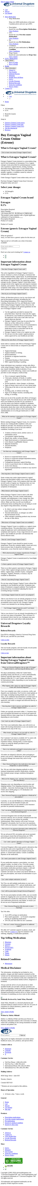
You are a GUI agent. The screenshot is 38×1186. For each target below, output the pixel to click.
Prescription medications (12, 1117)
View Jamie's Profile (7, 1012)
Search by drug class (11, 1125)
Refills (7, 66)
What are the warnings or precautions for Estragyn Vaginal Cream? (19, 417)
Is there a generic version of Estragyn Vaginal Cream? (17, 564)
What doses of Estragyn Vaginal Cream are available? (17, 522)
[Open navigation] (10, 98)
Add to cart (28, 213)
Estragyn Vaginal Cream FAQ (14, 126)
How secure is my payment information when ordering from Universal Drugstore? (19, 829)
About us (8, 1133)
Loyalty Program (14, 81)
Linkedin (8, 1050)
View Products (13, 31)
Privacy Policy (13, 86)
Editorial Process (14, 74)
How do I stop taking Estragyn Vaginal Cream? (15, 579)
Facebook (8, 1052)
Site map (7, 1109)
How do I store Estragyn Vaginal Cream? (13, 539)
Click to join (5, 653)
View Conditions (14, 51)
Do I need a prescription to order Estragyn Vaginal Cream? (19, 858)
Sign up (22, 1035)
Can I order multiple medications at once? (14, 879)
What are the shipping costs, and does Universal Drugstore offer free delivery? (19, 779)
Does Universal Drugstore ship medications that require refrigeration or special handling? (19, 764)
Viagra (7, 953)
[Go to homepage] (19, 6)
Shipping (12, 75)
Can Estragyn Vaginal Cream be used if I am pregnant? (18, 595)
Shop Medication (10, 17)
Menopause (8, 963)
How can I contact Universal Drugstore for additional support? (19, 925)
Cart (6, 1104)
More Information (11, 68)
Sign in (7, 11)
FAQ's (11, 79)
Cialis (7, 951)
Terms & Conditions (15, 85)
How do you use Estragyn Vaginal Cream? (14, 293)
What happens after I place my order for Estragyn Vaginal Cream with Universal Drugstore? (19, 686)
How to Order (13, 62)
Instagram (8, 1049)
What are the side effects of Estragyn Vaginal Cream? (17, 340)
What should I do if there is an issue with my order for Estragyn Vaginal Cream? (19, 733)
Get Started (8, 13)
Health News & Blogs (16, 77)
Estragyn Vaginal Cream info (14, 124)
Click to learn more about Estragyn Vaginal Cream (16, 152)
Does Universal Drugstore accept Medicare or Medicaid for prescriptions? (19, 796)
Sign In (7, 1106)
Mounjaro (8, 942)
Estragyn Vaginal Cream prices (15, 123)
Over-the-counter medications (14, 1119)
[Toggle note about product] (20, 217)
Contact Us (8, 88)
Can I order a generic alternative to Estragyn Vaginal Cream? (19, 842)
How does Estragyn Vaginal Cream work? (14, 269)
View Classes (13, 57)
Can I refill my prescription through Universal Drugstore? (18, 891)
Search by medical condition (14, 1123)
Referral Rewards (14, 83)
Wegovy (7, 946)
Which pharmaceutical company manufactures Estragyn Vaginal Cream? (19, 553)
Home (7, 102)
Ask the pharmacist (11, 128)
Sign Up (4, 248)
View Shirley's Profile (8, 1028)
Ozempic (8, 944)
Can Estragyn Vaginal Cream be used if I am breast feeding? (19, 608)
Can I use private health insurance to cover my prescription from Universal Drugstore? (19, 811)
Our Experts (13, 72)
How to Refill (13, 64)
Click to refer (5, 640)
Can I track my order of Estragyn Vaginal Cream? (16, 721)
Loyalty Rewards (10, 1138)
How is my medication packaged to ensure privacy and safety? (19, 749)
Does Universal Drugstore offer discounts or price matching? (19, 907)
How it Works (9, 60)
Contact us (26, 252)
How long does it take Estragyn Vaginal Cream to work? (18, 473)
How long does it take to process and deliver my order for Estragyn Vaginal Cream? (19, 706)
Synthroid (8, 949)
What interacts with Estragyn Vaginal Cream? (15, 491)
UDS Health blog (10, 1136)
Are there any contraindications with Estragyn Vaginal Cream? (19, 452)
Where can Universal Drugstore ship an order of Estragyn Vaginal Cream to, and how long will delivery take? (19, 668)
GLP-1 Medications (11, 58)
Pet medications (10, 1121)
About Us (12, 70)
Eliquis (7, 955)
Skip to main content (7, 2)
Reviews (7, 130)
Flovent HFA (9, 947)
